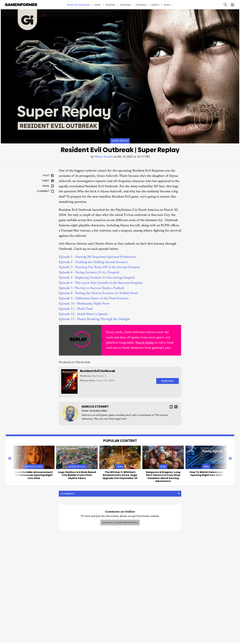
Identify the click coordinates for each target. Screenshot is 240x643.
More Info (167, 381)
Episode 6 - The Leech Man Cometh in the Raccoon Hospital (100, 283)
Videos (155, 4)
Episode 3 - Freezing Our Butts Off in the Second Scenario (99, 267)
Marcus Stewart (103, 157)
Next (230, 458)
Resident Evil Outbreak (97, 371)
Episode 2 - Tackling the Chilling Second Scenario (93, 262)
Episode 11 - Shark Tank (76, 309)
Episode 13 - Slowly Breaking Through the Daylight (94, 319)
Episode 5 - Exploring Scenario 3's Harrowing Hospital (97, 277)
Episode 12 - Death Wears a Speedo (83, 314)
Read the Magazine (78, 4)
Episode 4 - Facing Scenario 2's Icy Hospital (89, 272)
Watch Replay (144, 342)
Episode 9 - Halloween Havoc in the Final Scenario (94, 298)
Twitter (176, 406)
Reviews (110, 4)
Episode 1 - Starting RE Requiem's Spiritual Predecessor (97, 257)
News (98, 4)
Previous (9, 458)
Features (141, 4)
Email (171, 406)
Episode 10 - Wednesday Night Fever (84, 303)
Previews (125, 4)
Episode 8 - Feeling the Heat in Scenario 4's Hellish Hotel (98, 293)
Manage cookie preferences (120, 522)
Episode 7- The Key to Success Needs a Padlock (91, 288)
